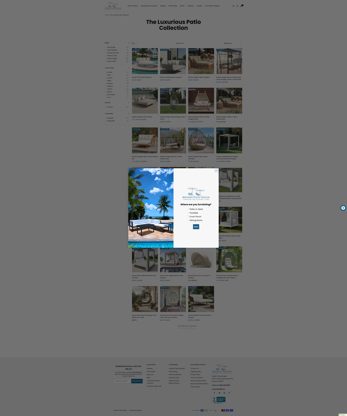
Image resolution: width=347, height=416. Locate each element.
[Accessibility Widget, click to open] (343, 208)
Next (196, 227)
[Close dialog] (216, 170)
